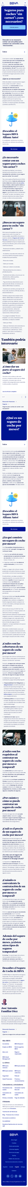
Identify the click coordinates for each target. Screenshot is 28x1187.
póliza (22, 183)
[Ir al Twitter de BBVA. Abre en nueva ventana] (12, 1176)
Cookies (14, 1143)
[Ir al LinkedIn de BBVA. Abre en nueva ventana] (16, 1176)
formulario (13, 1108)
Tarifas (14, 1155)
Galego (23, 1167)
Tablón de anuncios (14, 1158)
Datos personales (14, 1146)
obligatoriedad (8, 685)
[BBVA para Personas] (14, 3)
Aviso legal (14, 1140)
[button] (2, 3)
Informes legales (14, 1149)
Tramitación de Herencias (9, 1111)
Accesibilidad (6, 1121)
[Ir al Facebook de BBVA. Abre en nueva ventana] (8, 1176)
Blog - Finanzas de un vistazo (10, 1115)
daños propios (8, 694)
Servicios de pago (14, 1152)
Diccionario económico (9, 1118)
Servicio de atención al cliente (14, 1162)
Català (11, 1167)
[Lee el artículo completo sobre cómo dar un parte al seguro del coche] (14, 356)
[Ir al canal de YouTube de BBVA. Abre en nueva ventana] (20, 1176)
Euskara (14, 1170)
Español (5, 1167)
